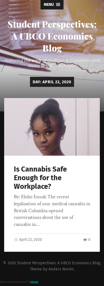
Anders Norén (61, 269)
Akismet (34, 282)
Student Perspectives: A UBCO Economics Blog (52, 36)
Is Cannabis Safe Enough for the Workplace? (40, 177)
